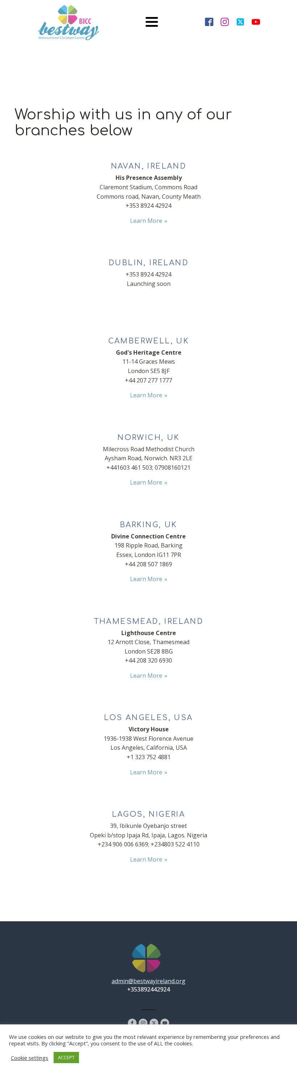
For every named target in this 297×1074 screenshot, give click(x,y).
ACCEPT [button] (66, 1057)
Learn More (146, 221)
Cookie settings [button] (29, 1057)
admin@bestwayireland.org (148, 981)
